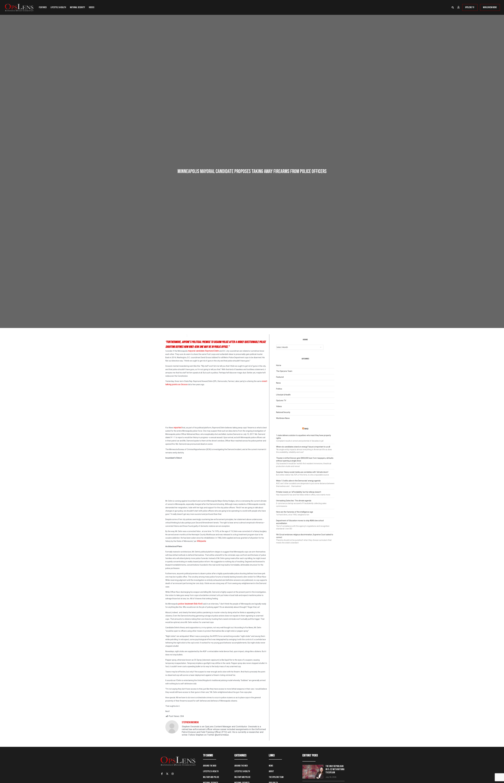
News (278, 383)
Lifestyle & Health (58, 7)
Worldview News (283, 418)
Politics (279, 389)
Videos (91, 7)
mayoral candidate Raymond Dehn (203, 351)
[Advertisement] (216, 406)
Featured (43, 7)
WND (306, 429)
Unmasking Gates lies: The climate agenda (293, 501)
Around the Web (209, 765)
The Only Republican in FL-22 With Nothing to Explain (335, 769)
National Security (77, 7)
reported (178, 427)
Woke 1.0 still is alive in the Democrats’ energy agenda (298, 481)
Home (278, 365)
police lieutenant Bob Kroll (190, 603)
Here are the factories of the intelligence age (294, 512)
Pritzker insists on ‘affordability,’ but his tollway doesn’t (298, 492)
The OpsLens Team (284, 371)
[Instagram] (172, 773)
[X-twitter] (167, 773)
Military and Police (211, 777)
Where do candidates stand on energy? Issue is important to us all (303, 447)
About (271, 771)
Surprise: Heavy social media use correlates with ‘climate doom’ (302, 472)
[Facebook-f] (161, 773)
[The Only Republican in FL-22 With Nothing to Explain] (312, 772)
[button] (453, 7)
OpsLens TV (281, 400)
